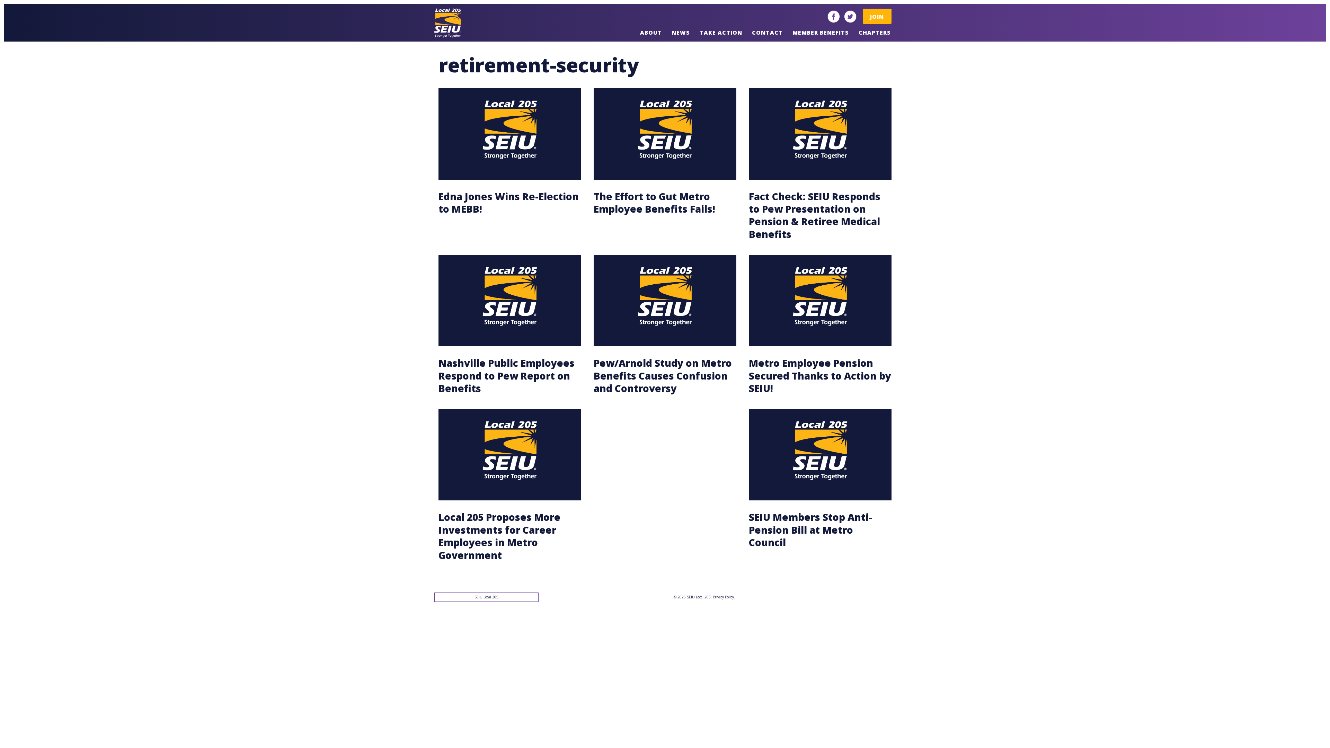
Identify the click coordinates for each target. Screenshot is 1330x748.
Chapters (875, 32)
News (681, 32)
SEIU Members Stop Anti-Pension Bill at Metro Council (810, 529)
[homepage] (484, 22)
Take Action (721, 32)
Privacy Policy (723, 597)
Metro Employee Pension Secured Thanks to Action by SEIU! (820, 375)
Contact (767, 32)
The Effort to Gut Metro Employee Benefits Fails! (654, 202)
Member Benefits (820, 32)
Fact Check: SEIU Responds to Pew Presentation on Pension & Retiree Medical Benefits (814, 215)
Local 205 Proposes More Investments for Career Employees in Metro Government (499, 535)
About (651, 32)
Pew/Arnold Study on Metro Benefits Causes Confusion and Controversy (663, 375)
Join (877, 16)
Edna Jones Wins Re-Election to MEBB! (508, 202)
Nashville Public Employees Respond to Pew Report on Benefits (506, 375)
